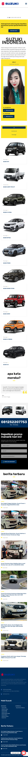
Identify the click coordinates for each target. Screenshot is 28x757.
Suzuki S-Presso (5, 716)
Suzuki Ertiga (4, 710)
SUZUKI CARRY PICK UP (9, 187)
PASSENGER (3, 705)
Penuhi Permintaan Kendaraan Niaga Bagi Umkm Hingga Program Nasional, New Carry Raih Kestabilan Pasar (13, 595)
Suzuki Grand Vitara (6, 713)
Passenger (14, 134)
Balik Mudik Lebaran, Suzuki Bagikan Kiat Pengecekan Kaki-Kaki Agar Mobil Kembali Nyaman (12, 626)
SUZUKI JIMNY (6, 314)
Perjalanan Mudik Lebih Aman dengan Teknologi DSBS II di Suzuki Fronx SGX (13, 657)
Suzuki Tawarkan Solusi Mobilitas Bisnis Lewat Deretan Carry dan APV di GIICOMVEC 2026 (13, 564)
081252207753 (9, 110)
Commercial (14, 131)
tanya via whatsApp (10, 461)
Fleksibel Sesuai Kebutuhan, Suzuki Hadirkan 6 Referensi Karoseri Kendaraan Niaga (13, 534)
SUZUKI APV (6, 161)
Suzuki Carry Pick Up (20, 707)
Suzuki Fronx (4, 712)
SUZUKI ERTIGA (7, 237)
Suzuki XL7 (4, 717)
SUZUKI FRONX (6, 263)
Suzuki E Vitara (5, 709)
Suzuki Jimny (4, 714)
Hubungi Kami (13, 30)
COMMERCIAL (18, 705)
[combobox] (14, 456)
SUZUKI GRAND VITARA (8, 288)
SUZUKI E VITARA (7, 212)
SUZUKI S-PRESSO (7, 339)
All (14, 127)
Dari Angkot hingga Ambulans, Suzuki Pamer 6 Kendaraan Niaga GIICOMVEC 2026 (13, 504)
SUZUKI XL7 (6, 364)
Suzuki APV (4, 707)
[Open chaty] (23, 753)
